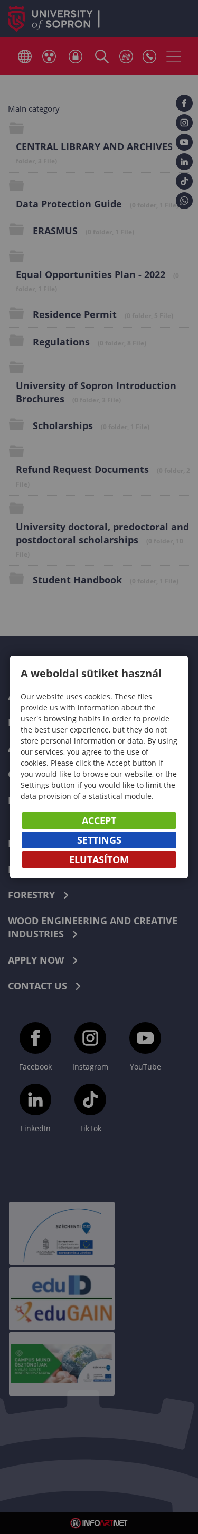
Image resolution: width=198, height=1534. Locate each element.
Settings (99, 840)
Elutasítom (99, 859)
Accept (99, 820)
